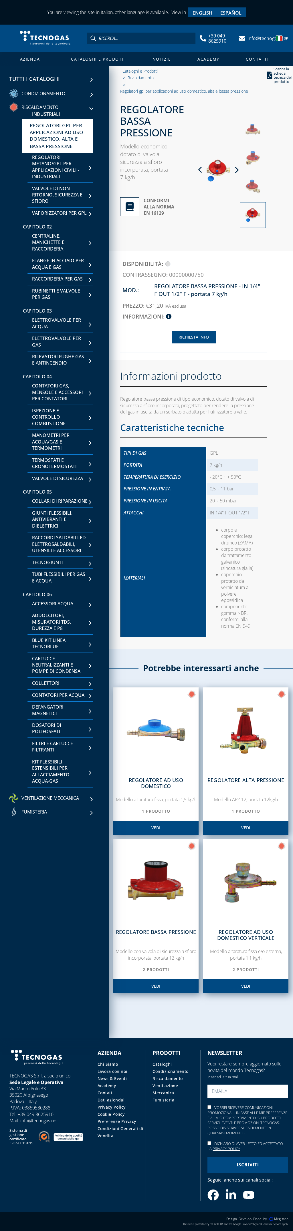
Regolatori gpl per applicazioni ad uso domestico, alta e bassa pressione (184, 91)
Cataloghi (162, 1064)
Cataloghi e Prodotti (98, 59)
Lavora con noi (112, 1071)
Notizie (162, 59)
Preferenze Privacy (117, 1121)
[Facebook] (213, 1195)
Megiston (281, 1218)
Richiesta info (194, 337)
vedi (155, 827)
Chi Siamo (108, 1064)
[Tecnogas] (37, 1070)
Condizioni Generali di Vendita (120, 1132)
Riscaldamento (141, 77)
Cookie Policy (111, 1114)
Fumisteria (163, 1100)
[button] (282, 38)
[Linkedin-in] (231, 1195)
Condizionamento (171, 1071)
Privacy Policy (112, 1107)
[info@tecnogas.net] (242, 38)
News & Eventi (112, 1078)
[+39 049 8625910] (203, 38)
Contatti (257, 59)
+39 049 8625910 (217, 38)
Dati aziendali (112, 1100)
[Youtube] (248, 1195)
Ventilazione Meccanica (165, 1089)
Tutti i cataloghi (34, 78)
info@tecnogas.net (268, 38)
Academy (208, 59)
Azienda (30, 59)
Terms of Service (271, 1224)
